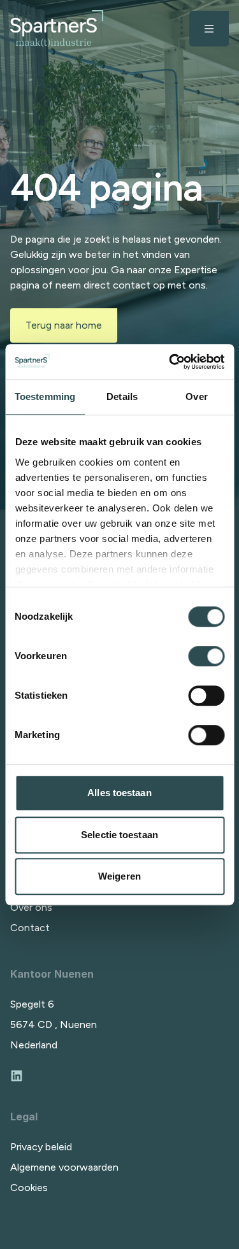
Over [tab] (196, 396)
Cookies (29, 1187)
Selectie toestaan (119, 834)
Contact (30, 928)
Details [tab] (122, 396)
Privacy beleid (41, 1147)
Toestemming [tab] (45, 396)
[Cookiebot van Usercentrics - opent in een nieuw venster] (170, 361)
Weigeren (119, 876)
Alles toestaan (119, 792)
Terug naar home (63, 325)
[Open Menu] (209, 28)
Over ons (31, 907)
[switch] (206, 656)
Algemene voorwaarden (64, 1167)
